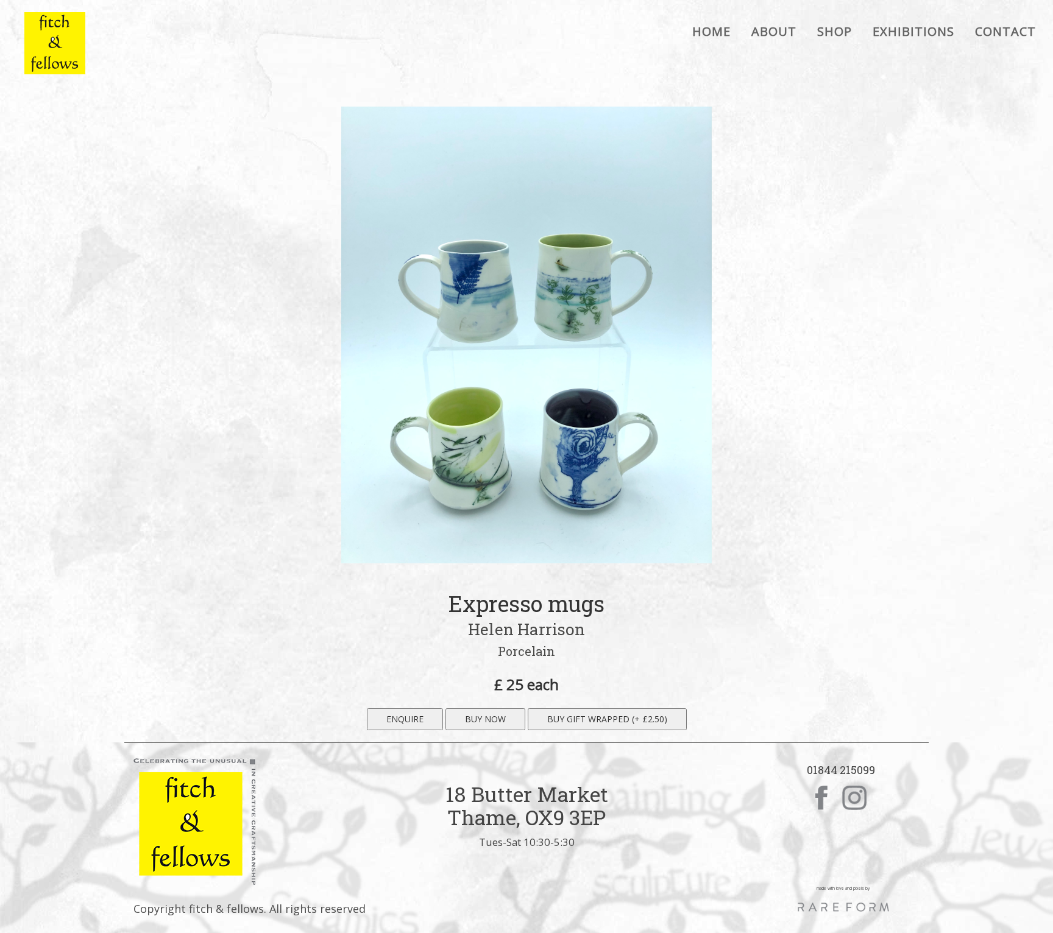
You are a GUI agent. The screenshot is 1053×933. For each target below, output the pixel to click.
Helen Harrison (526, 629)
